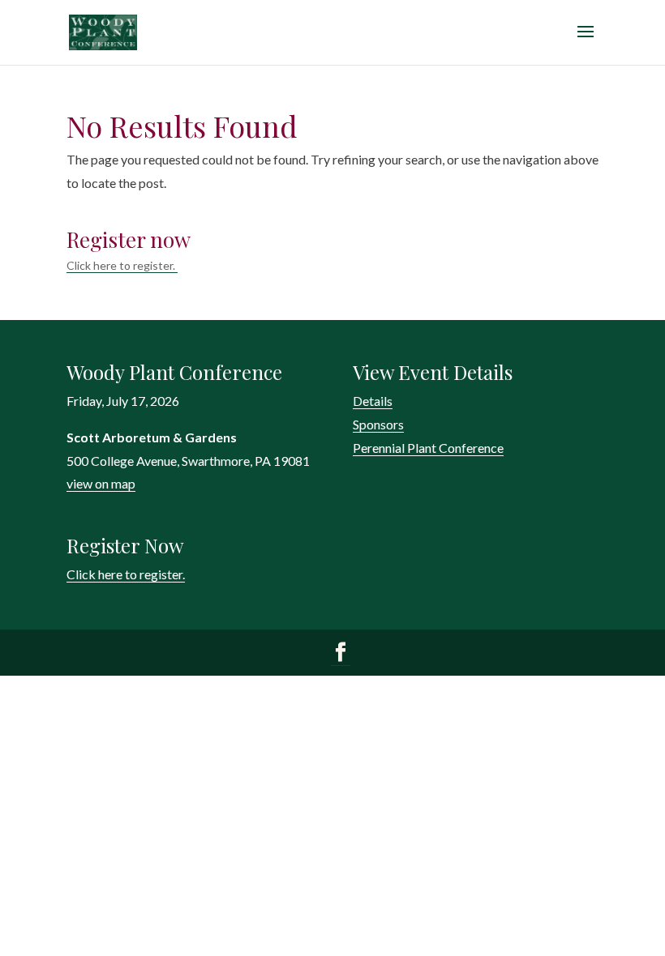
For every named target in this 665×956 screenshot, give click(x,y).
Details (373, 400)
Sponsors (378, 424)
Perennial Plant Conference (428, 447)
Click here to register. (122, 265)
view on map (100, 483)
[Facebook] (340, 654)
